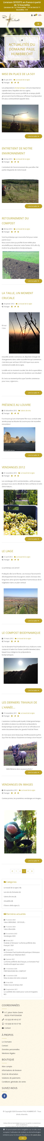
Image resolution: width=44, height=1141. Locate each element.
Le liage (7, 551)
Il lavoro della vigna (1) (11, 905)
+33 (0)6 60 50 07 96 (13, 1024)
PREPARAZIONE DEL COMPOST (15, 970)
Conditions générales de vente (14, 1082)
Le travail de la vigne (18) (12, 888)
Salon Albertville (9, 928)
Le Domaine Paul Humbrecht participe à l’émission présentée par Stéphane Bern (22, 952)
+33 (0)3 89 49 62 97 (13, 1019)
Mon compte (7, 1066)
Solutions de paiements (11, 1078)
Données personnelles (11, 1049)
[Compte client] (32, 15)
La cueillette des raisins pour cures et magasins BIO (21, 992)
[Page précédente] (12, 871)
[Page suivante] (32, 871)
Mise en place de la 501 (18, 74)
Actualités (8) (8, 901)
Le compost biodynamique (21, 633)
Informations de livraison (12, 1070)
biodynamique (20, 88)
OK (23, 1138)
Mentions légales (8, 1053)
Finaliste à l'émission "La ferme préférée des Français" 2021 (20, 943)
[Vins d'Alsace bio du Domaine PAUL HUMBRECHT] (22, 40)
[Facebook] (4, 1096)
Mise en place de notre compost (15, 977)
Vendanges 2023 (10, 935)
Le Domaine (7, 1042)
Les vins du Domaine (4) (12, 892)
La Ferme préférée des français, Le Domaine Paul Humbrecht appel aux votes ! (21, 961)
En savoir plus (36, 1135)
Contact (8, 1028)
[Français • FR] (40, 15)
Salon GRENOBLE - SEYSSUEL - (14, 921)
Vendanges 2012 (13, 467)
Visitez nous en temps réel (13, 984)
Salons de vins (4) (10, 897)
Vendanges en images (17, 784)
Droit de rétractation (10, 1074)
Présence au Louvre (16, 405)
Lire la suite (33, 136)
